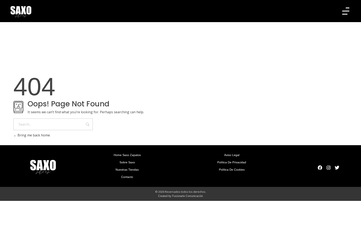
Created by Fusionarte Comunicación (180, 196)
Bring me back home (33, 135)
